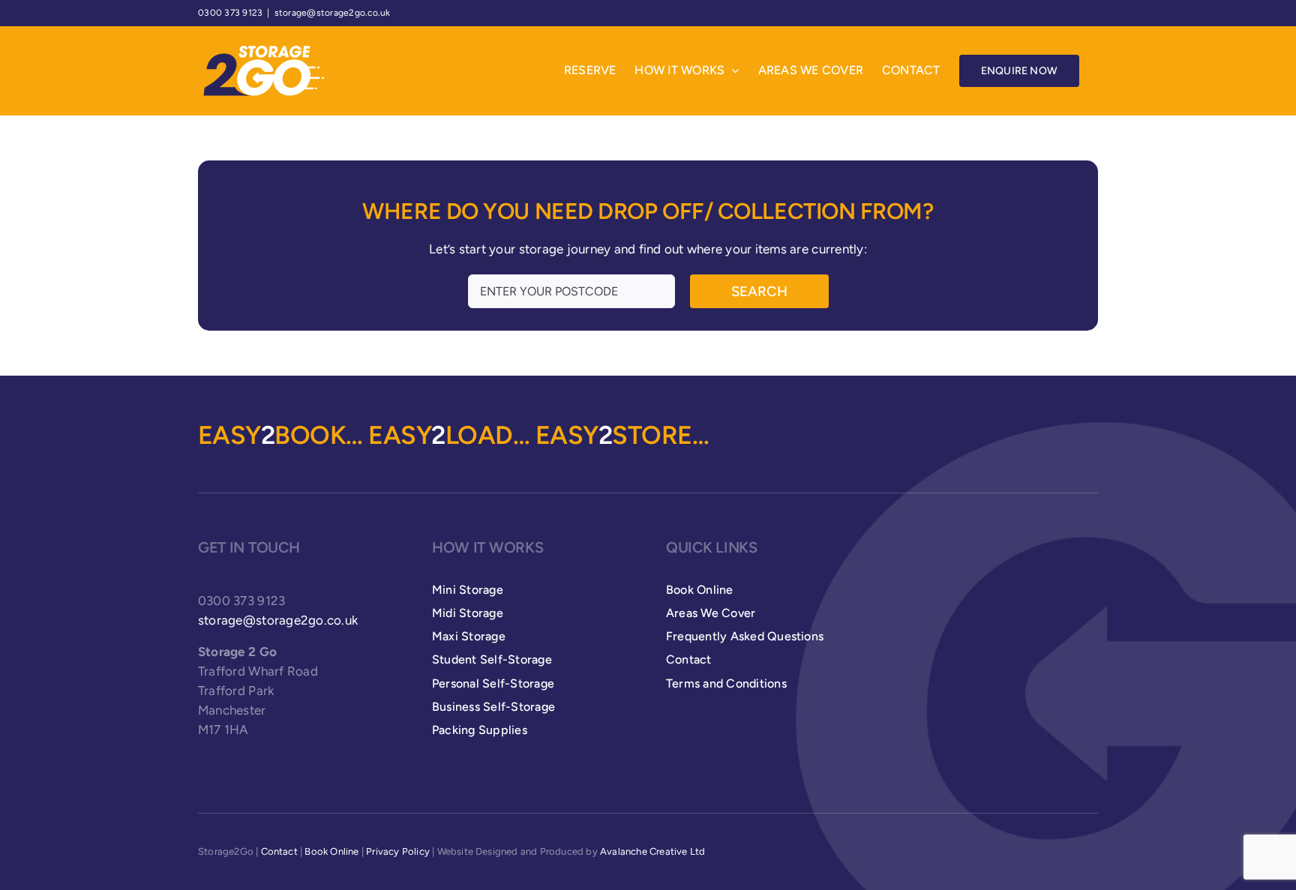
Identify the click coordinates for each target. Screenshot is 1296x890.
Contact (279, 851)
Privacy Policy (398, 851)
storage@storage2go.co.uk (332, 12)
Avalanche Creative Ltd (652, 851)
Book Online (331, 851)
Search (759, 291)
